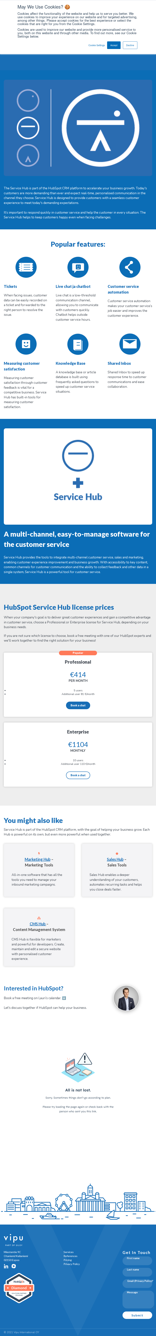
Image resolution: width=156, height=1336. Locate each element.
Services (69, 1252)
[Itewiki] (13, 1266)
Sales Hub (115, 859)
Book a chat (78, 705)
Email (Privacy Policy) (139, 1280)
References (70, 1256)
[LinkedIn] (6, 1266)
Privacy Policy (72, 1264)
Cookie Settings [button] (96, 45)
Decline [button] (130, 45)
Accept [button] (113, 45)
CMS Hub (38, 923)
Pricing (68, 1260)
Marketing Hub (37, 859)
